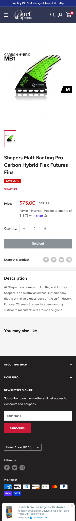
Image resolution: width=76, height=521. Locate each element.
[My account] (60, 15)
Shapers (10, 189)
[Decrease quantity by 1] (24, 228)
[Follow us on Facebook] (7, 467)
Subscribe (17, 428)
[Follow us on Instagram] (22, 467)
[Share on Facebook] (46, 260)
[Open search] (52, 15)
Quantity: (10, 228)
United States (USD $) (19, 447)
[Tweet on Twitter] (61, 260)
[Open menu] (6, 15)
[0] (68, 14)
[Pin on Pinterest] (54, 260)
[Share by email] (69, 260)
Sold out (38, 243)
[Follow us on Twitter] (14, 467)
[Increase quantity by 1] (45, 228)
